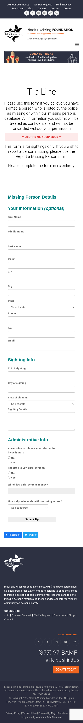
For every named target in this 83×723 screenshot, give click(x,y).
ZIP (10, 271)
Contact (8, 619)
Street (11, 259)
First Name (14, 217)
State (11, 300)
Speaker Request (21, 615)
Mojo (53, 713)
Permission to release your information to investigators (33, 450)
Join (6, 615)
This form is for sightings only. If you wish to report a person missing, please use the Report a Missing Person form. (41, 151)
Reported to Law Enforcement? (26, 467)
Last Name (14, 246)
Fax (10, 328)
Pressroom (60, 615)
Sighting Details (17, 409)
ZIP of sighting (17, 368)
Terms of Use (29, 713)
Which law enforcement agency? (28, 484)
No (12, 458)
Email (11, 340)
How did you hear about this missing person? (35, 501)
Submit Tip (32, 519)
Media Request (42, 615)
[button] (77, 44)
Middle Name (16, 231)
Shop (72, 615)
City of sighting (17, 383)
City (10, 286)
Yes (13, 462)
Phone (12, 313)
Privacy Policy (13, 713)
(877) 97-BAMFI (58, 652)
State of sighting (18, 397)
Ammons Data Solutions (49, 717)
